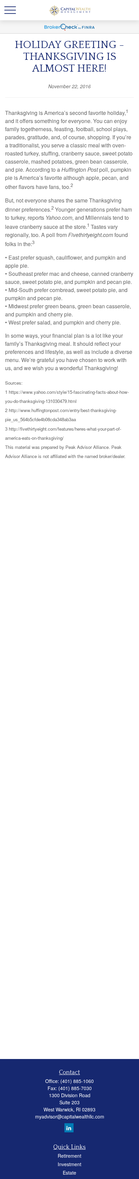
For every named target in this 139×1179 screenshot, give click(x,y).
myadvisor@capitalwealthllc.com (69, 1116)
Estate (69, 1172)
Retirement (69, 1155)
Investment (69, 1164)
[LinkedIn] (69, 1127)
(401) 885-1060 (77, 1081)
